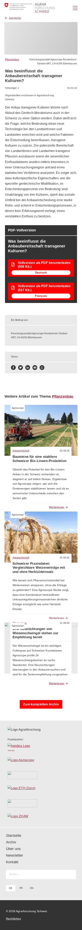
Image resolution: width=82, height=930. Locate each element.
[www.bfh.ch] (41, 775)
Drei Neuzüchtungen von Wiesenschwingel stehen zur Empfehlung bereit (36, 633)
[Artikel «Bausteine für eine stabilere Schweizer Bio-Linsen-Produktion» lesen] (41, 430)
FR (21, 888)
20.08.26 (64, 557)
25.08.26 (64, 450)
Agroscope (18, 408)
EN (31, 888)
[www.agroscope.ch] (41, 761)
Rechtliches (13, 918)
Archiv (11, 842)
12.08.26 (64, 623)
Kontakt (12, 862)
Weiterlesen (56, 507)
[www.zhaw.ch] (41, 817)
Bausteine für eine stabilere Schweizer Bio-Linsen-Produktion (40, 459)
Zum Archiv (15, 18)
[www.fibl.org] (41, 803)
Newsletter (14, 855)
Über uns (13, 849)
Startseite (13, 835)
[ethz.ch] (41, 789)
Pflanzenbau (12, 59)
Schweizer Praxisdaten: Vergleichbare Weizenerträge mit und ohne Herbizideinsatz (39, 568)
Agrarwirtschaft (21, 450)
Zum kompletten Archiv (41, 704)
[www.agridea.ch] (41, 747)
